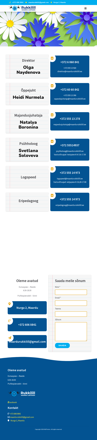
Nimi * (57, 287)
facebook (13, 402)
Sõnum (58, 319)
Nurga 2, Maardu (59, 2)
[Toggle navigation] (85, 8)
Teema (58, 308)
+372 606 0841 (18, 2)
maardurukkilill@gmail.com (38, 2)
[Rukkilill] (23, 8)
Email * (58, 297)
